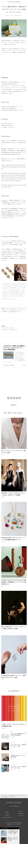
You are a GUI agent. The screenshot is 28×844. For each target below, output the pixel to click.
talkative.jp (11, 327)
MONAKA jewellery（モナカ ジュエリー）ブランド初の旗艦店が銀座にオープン (13, 538)
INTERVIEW (13, 742)
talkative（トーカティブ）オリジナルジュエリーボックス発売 (13, 839)
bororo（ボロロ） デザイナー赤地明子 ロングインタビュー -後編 (18, 745)
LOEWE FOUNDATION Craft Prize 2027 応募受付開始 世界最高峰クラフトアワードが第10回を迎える (13, 582)
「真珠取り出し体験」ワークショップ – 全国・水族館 (18, 756)
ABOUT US (21, 815)
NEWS (11, 15)
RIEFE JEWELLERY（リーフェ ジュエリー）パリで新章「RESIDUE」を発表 (14, 627)
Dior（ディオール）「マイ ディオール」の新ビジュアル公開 (13, 451)
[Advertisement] (14, 386)
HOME (2, 795)
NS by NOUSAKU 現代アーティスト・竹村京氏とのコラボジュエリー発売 (13, 676)
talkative (22, 40)
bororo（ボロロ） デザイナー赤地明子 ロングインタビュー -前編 (18, 767)
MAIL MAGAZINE (7, 817)
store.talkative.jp (13, 329)
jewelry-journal (18, 15)
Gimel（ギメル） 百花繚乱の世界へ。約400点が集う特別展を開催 (18, 734)
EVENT (12, 731)
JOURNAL (7, 815)
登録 (20, 827)
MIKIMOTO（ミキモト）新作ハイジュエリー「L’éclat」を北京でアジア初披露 (13, 494)
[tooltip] (8, 398)
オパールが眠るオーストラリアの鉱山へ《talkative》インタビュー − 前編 (13, 832)
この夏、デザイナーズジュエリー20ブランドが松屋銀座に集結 (13, 725)
